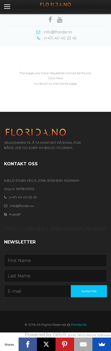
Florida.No (79, 325)
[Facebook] (28, 344)
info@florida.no (22, 206)
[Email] (83, 344)
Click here (55, 78)
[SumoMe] (101, 344)
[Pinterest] (65, 344)
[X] (46, 344)
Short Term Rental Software (89, 335)
